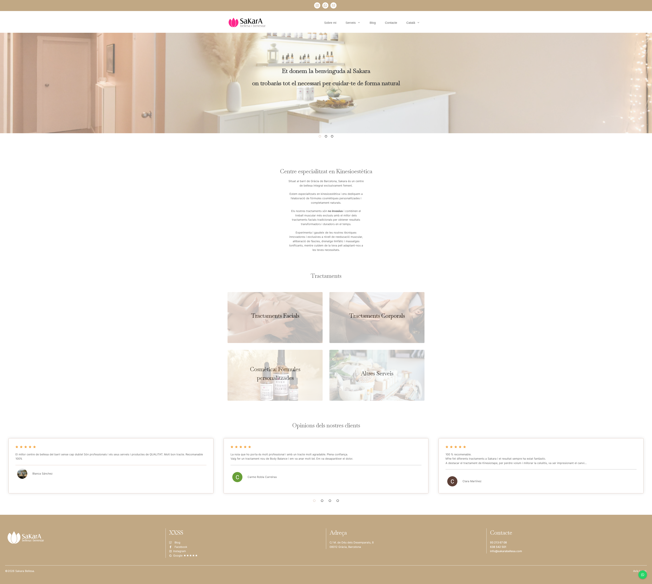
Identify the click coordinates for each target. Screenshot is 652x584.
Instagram (179, 551)
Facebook (181, 547)
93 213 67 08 (498, 542)
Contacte (391, 22)
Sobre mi (330, 22)
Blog (373, 22)
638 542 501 (498, 547)
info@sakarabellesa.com (506, 551)
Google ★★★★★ (185, 555)
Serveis (351, 22)
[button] (320, 138)
